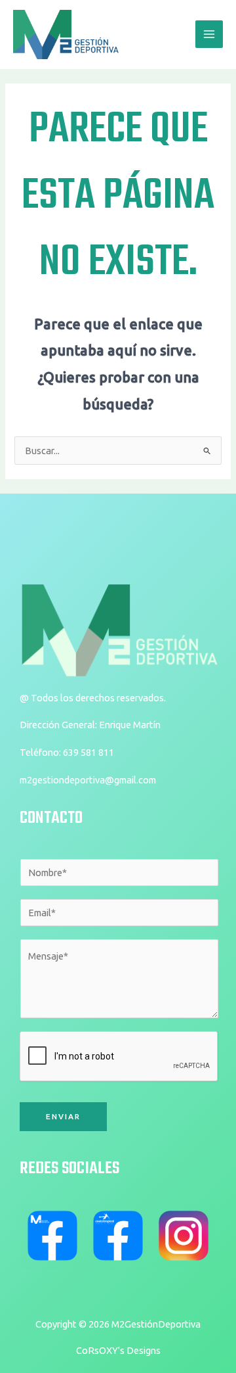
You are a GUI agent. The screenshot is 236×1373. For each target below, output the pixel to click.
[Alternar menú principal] (209, 34)
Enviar (63, 1116)
